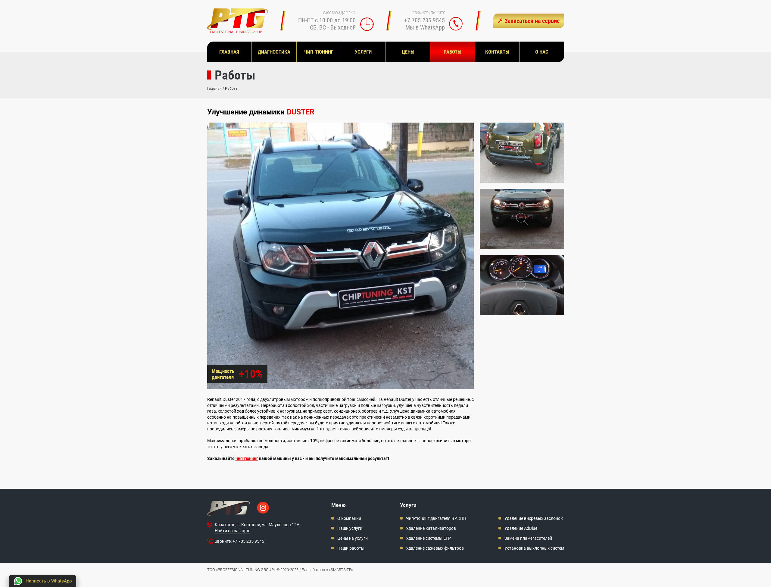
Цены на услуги (352, 538)
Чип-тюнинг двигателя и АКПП (436, 518)
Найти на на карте (232, 530)
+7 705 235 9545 (424, 20)
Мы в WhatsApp (425, 27)
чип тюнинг (247, 458)
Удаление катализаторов (431, 528)
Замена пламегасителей (528, 538)
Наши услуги (349, 528)
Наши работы (350, 548)
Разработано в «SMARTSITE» (327, 569)
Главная (214, 88)
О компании (349, 518)
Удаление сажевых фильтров (435, 548)
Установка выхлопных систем (534, 548)
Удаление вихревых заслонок (533, 518)
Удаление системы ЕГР (428, 538)
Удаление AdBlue (520, 528)
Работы (231, 88)
